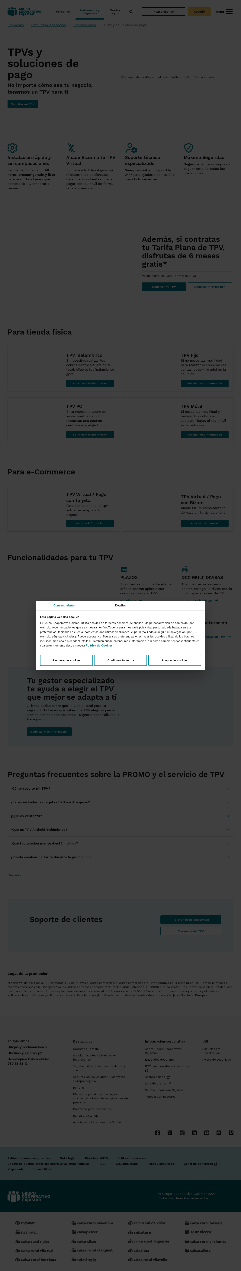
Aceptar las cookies (175, 660)
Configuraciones (118, 660)
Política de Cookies (99, 645)
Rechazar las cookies (66, 660)
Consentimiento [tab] (64, 605)
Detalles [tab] (120, 605)
